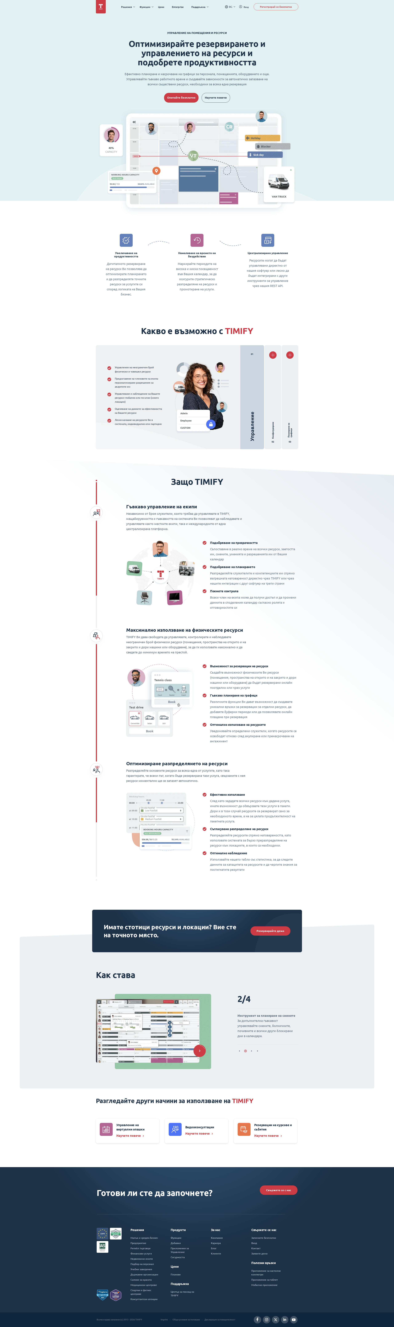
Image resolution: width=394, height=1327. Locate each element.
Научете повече (216, 97)
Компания (217, 1237)
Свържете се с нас (278, 1190)
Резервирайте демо (270, 931)
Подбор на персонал (142, 1264)
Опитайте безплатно (181, 97)
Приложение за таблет (264, 1279)
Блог (214, 1248)
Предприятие (138, 1243)
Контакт (255, 1248)
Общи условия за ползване (186, 1319)
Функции (176, 1237)
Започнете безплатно (263, 1237)
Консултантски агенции (144, 1299)
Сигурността (178, 1257)
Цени (161, 6)
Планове (176, 1274)
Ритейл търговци (141, 1248)
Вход (254, 1243)
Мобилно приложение (264, 1285)
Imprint (164, 1319)
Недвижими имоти (142, 1258)
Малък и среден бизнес (144, 1237)
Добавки (176, 1243)
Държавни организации (144, 1274)
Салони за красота (141, 1279)
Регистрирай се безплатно (276, 6)
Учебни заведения (141, 1269)
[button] (199, 1051)
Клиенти (216, 1253)
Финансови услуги (141, 1253)
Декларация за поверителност (220, 1319)
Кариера (216, 1243)
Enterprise (178, 6)
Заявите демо (259, 1253)
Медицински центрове (144, 1285)
